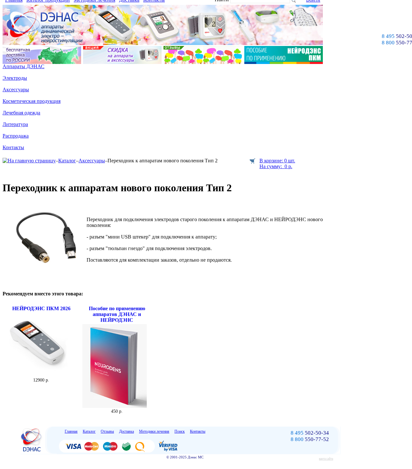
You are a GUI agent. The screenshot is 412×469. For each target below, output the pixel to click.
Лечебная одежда (21, 112)
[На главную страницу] (29, 160)
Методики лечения (154, 431)
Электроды (15, 78)
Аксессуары (16, 89)
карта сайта (326, 458)
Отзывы (107, 431)
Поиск (179, 431)
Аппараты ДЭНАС (23, 66)
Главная (71, 431)
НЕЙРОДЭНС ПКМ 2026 (41, 308)
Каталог (67, 160)
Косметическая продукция (32, 101)
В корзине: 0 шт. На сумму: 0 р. (277, 163)
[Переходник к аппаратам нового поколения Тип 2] (44, 270)
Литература (15, 124)
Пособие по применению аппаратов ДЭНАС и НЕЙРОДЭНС (117, 314)
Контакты (13, 147)
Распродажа (16, 136)
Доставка (126, 431)
